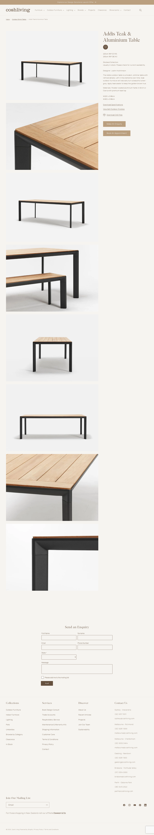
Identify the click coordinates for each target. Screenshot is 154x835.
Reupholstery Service (51, 719)
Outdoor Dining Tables (19, 19)
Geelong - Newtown (123, 753)
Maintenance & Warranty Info (54, 724)
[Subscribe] (46, 805)
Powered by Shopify (26, 829)
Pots (8, 724)
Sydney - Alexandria (123, 710)
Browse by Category (14, 734)
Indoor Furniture (12, 715)
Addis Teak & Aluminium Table (38, 19)
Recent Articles (84, 715)
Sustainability (84, 729)
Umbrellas (10, 729)
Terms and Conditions (51, 829)
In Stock (9, 744)
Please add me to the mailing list (57, 677)
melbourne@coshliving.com (126, 733)
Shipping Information (50, 729)
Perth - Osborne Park (123, 782)
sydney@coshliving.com (125, 718)
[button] (39, 10)
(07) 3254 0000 (121, 772)
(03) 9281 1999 (121, 729)
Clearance (10, 739)
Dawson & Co (60, 813)
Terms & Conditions (50, 739)
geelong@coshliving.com (125, 762)
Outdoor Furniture (13, 710)
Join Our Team (84, 724)
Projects (81, 719)
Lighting (9, 719)
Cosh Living (15, 829)
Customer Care (48, 734)
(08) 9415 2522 (121, 787)
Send (47, 683)
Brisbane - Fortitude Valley (125, 768)
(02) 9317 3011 (120, 714)
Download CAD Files (114, 115)
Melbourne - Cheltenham (125, 739)
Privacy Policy (48, 744)
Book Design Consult (50, 710)
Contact (45, 749)
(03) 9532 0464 (121, 743)
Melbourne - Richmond (124, 724)
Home (8, 19)
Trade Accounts (48, 715)
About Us (82, 710)
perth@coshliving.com (124, 791)
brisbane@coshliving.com (125, 776)
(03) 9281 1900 (121, 758)
